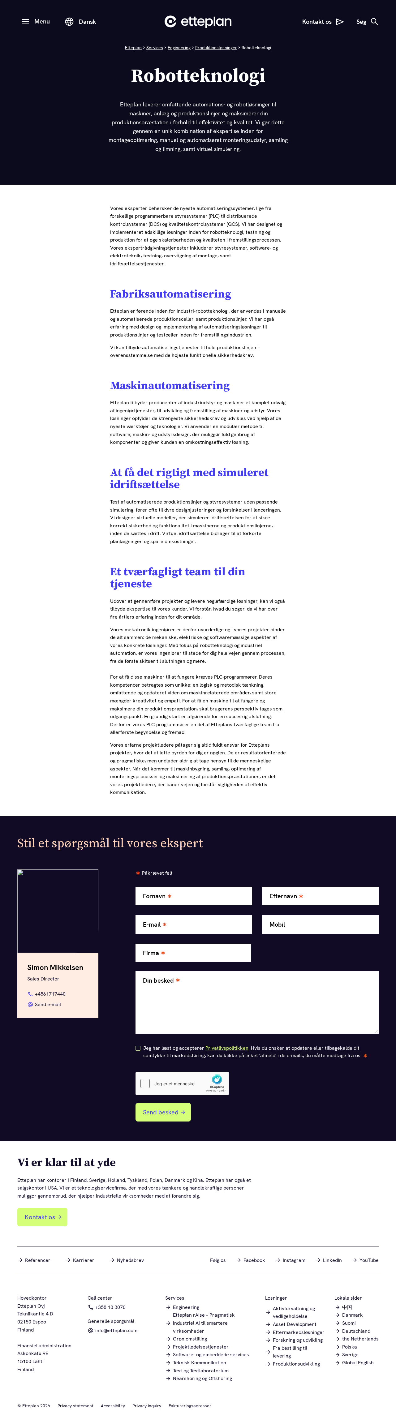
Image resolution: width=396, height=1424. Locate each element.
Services (154, 47)
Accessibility (113, 1406)
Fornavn (154, 896)
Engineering (179, 47)
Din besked (158, 980)
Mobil (277, 925)
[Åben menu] (25, 22)
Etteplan (133, 47)
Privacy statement (75, 1406)
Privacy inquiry (146, 1406)
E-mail (152, 925)
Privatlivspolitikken (226, 1048)
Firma (151, 953)
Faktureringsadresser (190, 1406)
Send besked (161, 1112)
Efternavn (283, 896)
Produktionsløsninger (216, 47)
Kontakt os (40, 1217)
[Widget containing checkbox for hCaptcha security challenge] (182, 1083)
